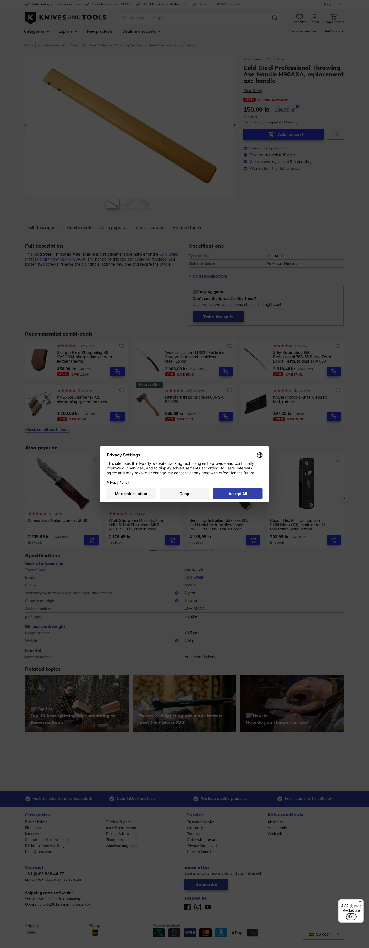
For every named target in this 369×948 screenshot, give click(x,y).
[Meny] (360, 902)
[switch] (351, 916)
